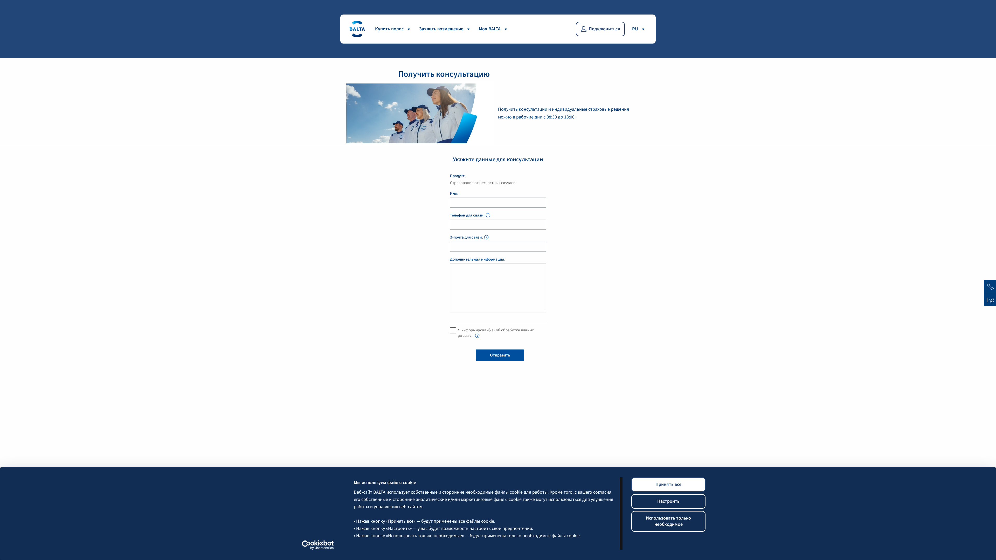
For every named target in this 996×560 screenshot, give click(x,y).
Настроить (668, 501)
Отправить (500, 355)
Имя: (454, 193)
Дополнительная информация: (477, 259)
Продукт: (458, 176)
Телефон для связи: (467, 215)
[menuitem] (394, 29)
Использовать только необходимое (668, 521)
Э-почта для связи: (466, 237)
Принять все (668, 484)
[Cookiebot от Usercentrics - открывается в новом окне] (318, 545)
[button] (488, 216)
